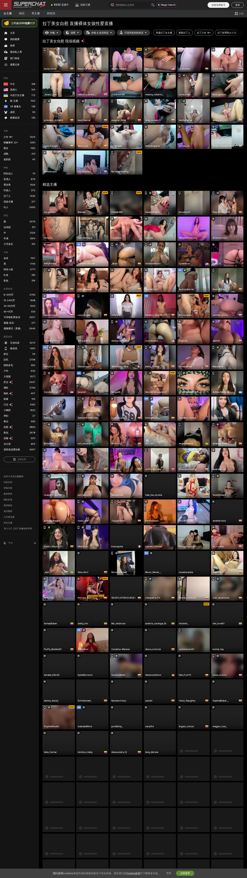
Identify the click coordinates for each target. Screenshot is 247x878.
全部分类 (21, 459)
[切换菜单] (6, 5)
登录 (237, 5)
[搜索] (153, 4)
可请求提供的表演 (133, 32)
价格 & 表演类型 (99, 32)
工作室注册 (9, 517)
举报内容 (8, 488)
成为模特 (8, 511)
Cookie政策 (133, 873)
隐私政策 (8, 499)
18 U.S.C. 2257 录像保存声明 (18, 528)
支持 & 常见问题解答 (14, 476)
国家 (73, 32)
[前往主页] (30, 5)
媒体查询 (8, 494)
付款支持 (8, 482)
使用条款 (8, 505)
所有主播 (8, 523)
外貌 (52, 32)
